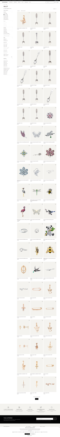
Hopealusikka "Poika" (19, 66)
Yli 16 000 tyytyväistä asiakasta (20, 0)
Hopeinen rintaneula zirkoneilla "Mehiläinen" (49, 199)
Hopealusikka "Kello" (19, 47)
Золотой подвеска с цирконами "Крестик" (35, 373)
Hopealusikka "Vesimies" (33, 123)
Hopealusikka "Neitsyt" (20, 104)
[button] (30, 435)
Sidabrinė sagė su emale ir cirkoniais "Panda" (49, 239)
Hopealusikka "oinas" (19, 123)
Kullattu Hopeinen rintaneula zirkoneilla (22, 199)
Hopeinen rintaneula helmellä (20, 297)
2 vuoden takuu (9, 0)
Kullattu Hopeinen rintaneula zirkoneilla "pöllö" (36, 258)
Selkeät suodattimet (6, 10)
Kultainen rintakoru (32, 316)
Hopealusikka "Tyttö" (33, 66)
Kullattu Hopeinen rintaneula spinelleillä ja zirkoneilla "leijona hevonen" (35, 200)
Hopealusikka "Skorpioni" (46, 85)
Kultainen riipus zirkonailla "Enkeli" (34, 335)
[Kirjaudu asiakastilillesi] (57, 2)
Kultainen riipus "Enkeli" (33, 354)
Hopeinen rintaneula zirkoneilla (47, 123)
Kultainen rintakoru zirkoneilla (47, 316)
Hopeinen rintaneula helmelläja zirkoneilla (48, 180)
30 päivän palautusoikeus (14, 0)
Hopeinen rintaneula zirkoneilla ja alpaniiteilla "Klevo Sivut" (22, 180)
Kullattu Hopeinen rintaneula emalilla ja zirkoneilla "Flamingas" (23, 220)
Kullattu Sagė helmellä (33, 297)
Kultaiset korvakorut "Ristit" (20, 354)
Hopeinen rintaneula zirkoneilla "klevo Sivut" (49, 161)
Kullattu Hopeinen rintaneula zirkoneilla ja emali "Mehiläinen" (49, 258)
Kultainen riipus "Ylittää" (33, 392)
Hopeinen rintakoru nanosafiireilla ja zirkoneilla (23, 142)
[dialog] (30, 432)
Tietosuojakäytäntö (30, 430)
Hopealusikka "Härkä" (46, 104)
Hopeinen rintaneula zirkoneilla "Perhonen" (35, 142)
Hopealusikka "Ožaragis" (33, 85)
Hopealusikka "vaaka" (46, 47)
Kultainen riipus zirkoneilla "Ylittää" (21, 392)
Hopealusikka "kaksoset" (33, 104)
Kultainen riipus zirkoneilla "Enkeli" (47, 297)
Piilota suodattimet (7, 8)
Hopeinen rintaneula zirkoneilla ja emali (48, 219)
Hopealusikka (32, 47)
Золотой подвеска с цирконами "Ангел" (22, 373)
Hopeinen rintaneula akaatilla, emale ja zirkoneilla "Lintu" (36, 278)
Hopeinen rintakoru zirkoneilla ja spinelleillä (48, 142)
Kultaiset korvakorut (19, 335)
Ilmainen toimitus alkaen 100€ (5, 0)
